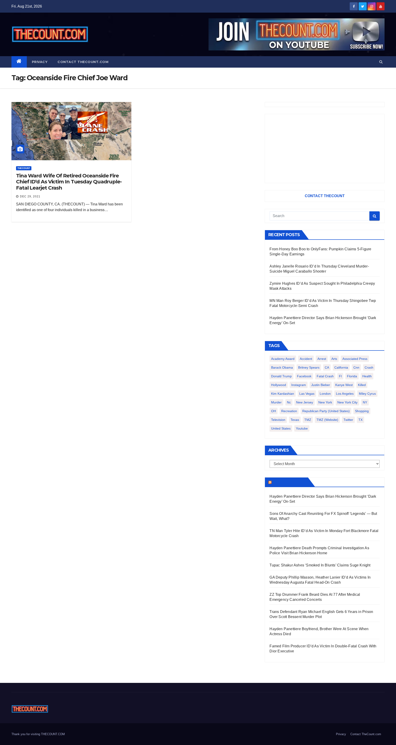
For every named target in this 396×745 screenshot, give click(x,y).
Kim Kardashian (282, 393)
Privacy (40, 62)
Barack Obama (282, 367)
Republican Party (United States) (326, 411)
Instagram (298, 385)
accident (306, 359)
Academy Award (282, 359)
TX (360, 420)
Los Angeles (345, 393)
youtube (302, 428)
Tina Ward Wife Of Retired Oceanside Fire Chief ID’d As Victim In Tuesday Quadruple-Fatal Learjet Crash (69, 182)
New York (325, 402)
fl (340, 376)
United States (281, 428)
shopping (362, 411)
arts (334, 359)
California (341, 367)
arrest (321, 359)
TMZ (307, 420)
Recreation (289, 411)
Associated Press (354, 359)
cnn (356, 367)
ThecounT (23, 168)
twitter (348, 420)
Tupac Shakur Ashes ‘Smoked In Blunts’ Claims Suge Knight (320, 565)
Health (367, 376)
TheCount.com (289, 482)
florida (352, 376)
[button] (381, 62)
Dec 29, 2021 (30, 196)
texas (295, 420)
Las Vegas (306, 393)
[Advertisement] (325, 148)
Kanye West (344, 385)
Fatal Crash (325, 376)
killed (362, 385)
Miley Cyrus (367, 393)
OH (273, 411)
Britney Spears (308, 367)
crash (369, 367)
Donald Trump (281, 376)
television (278, 420)
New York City (347, 402)
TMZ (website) (327, 420)
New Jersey (304, 402)
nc (289, 402)
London (325, 393)
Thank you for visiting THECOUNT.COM (38, 734)
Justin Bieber (320, 385)
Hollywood (278, 385)
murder (276, 402)
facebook (304, 376)
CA (327, 367)
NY (365, 402)
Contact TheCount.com (83, 62)
